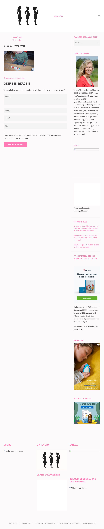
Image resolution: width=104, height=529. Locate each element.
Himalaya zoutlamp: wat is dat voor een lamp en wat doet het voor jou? (85, 237)
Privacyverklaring (89, 523)
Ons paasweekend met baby (14, 78)
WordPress (75, 523)
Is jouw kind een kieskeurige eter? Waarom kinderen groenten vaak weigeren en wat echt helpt (86, 228)
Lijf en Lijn (58, 16)
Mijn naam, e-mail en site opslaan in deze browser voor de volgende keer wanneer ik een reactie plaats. (33, 136)
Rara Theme (51, 523)
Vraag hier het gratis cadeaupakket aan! (82, 209)
